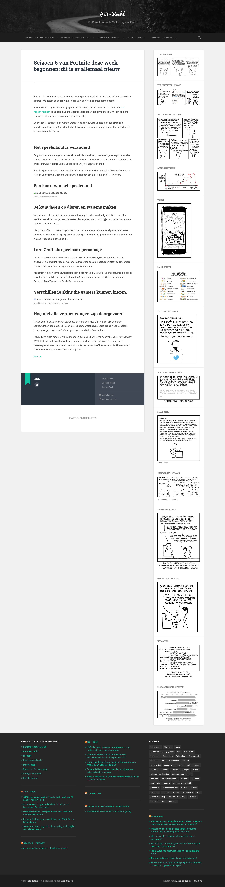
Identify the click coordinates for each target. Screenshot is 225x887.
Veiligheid (193, 797)
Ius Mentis (157, 816)
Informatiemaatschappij (182, 774)
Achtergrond (155, 747)
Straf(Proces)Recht (108, 37)
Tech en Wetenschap (177, 797)
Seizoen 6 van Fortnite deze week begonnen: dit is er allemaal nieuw (77, 65)
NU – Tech (93, 742)
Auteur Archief (36, 384)
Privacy (194, 788)
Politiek (184, 788)
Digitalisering (155, 765)
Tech (111, 387)
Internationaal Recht (164, 37)
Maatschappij (30, 764)
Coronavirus (168, 756)
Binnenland (188, 752)
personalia (154, 788)
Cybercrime (180, 756)
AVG (179, 752)
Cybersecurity (194, 756)
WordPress (67, 881)
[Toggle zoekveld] (199, 37)
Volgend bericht (109, 399)
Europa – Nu (94, 793)
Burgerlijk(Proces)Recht (75, 37)
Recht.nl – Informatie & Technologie (108, 806)
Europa (197, 765)
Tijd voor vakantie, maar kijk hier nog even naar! (174, 858)
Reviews (165, 792)
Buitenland (154, 756)
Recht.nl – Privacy (34, 843)
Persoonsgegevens (170, 788)
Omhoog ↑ (199, 881)
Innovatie (154, 779)
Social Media (188, 792)
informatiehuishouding (159, 774)
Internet (184, 779)
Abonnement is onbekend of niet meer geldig (45, 848)
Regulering (154, 792)
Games (105, 387)
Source (37, 356)
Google (186, 770)
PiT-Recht (112, 13)
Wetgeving (172, 801)
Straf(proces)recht (32, 773)
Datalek (186, 761)
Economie (168, 765)
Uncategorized (108, 383)
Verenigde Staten (157, 801)
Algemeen (168, 747)
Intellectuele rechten (169, 779)
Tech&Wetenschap (157, 797)
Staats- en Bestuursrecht (39, 37)
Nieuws (167, 783)
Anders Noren (183, 881)
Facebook (154, 770)
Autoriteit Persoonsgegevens (162, 752)
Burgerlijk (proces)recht (35, 747)
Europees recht (30, 751)
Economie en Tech (183, 765)
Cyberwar (154, 761)
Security (176, 792)
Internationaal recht (32, 760)
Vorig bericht (107, 395)
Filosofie (27, 755)
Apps (178, 747)
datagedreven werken (170, 761)
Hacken (195, 770)
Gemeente (175, 770)
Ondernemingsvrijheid (182, 783)
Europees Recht (136, 37)
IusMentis (195, 779)
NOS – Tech (30, 792)
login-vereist (155, 783)
